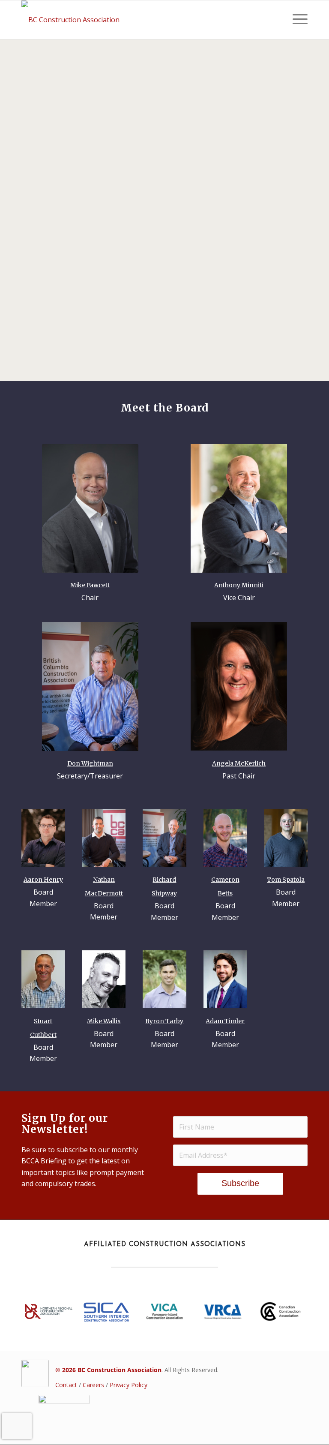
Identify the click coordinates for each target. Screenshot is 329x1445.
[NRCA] (48, 1311)
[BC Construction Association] (70, 19)
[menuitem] (296, 19)
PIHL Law (193, 98)
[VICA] (165, 1311)
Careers (93, 1385)
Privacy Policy (128, 1385)
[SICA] (106, 1311)
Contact (66, 1385)
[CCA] (280, 1311)
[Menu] (296, 19)
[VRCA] (222, 1311)
